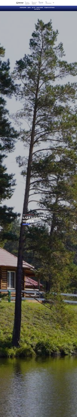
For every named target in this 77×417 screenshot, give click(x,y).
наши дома (23, 7)
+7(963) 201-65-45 (26, 224)
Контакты (37, 9)
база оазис (40, 7)
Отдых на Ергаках (49, 7)
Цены (29, 7)
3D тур (33, 7)
